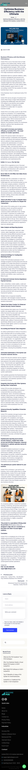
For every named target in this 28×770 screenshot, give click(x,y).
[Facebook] (3, 699)
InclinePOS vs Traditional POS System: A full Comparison (12, 680)
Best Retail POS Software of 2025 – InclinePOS (14, 670)
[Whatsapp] (5, 699)
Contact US (3, 565)
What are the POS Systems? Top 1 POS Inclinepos (13, 658)
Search (5, 642)
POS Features (8, 162)
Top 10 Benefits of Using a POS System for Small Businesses (12, 675)
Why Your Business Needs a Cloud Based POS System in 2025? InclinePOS (13, 664)
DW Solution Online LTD (16, 525)
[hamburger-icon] (26, 3)
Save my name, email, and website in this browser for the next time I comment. (13, 623)
